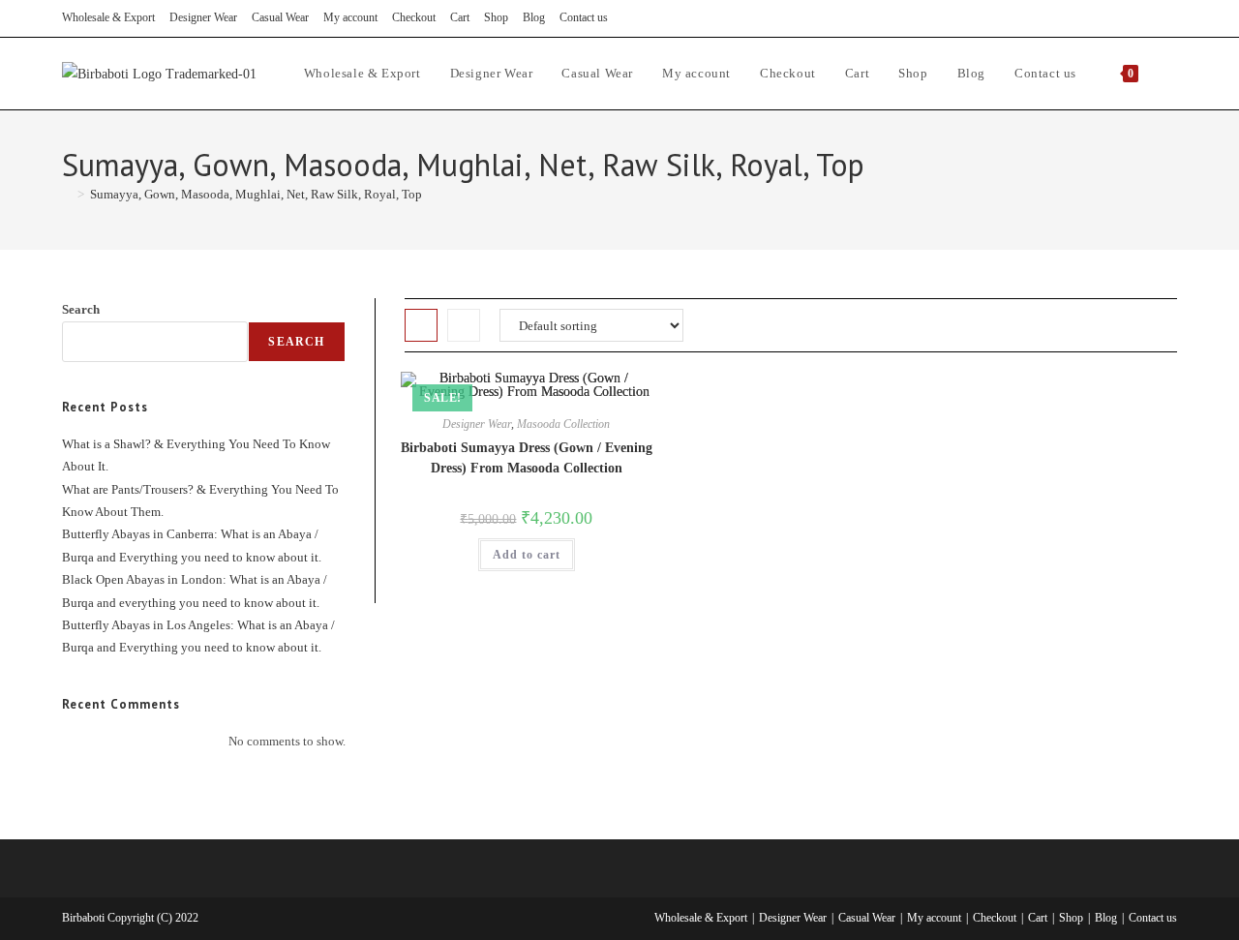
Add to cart (526, 554)
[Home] (67, 194)
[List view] (463, 325)
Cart (459, 17)
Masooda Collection (563, 424)
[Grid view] (421, 325)
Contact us (583, 17)
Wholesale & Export (108, 17)
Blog (534, 17)
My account (350, 17)
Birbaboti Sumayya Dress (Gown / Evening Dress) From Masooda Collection (526, 457)
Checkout (414, 17)
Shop (496, 17)
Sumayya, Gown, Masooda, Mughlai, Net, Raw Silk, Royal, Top (256, 194)
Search (81, 309)
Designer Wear (203, 17)
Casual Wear (280, 17)
